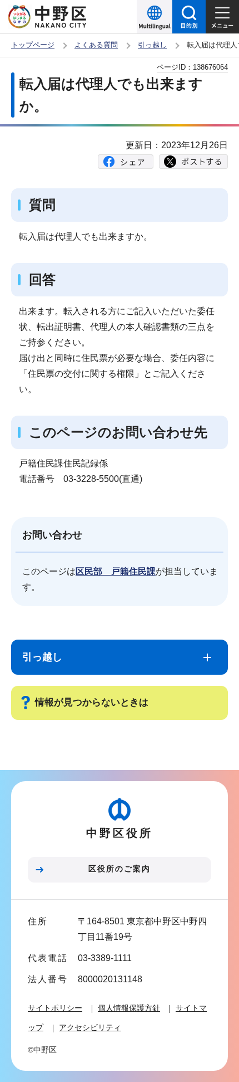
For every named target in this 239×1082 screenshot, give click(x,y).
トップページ (32, 45)
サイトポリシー (55, 1007)
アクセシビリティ (90, 1027)
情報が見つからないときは (91, 702)
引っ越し (152, 45)
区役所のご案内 (119, 868)
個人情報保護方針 (129, 1007)
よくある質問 (96, 45)
